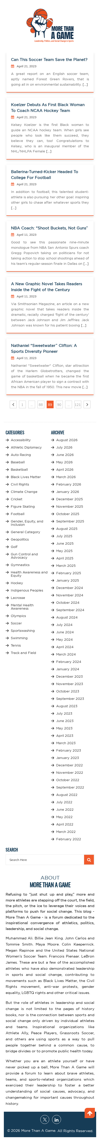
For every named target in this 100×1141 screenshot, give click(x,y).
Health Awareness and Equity (29, 574)
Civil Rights (20, 484)
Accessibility (21, 440)
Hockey (17, 583)
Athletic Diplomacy (26, 447)
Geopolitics (20, 539)
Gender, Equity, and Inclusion (27, 523)
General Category (25, 532)
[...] (85, 84)
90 (59, 405)
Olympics (18, 616)
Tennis (16, 645)
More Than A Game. (38, 1130)
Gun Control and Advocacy (24, 555)
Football (17, 514)
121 (78, 405)
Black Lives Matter (26, 477)
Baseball (18, 462)
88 (41, 405)
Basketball (19, 469)
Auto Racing (21, 455)
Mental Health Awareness (22, 606)
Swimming (19, 638)
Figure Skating (23, 506)
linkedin (56, 1119)
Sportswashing (23, 630)
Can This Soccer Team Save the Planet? (49, 59)
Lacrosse (18, 598)
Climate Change (24, 492)
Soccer (16, 623)
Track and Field (23, 653)
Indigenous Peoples (27, 590)
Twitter (44, 1119)
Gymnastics (20, 565)
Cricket (16, 499)
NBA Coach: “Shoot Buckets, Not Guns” (49, 228)
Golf (14, 547)
